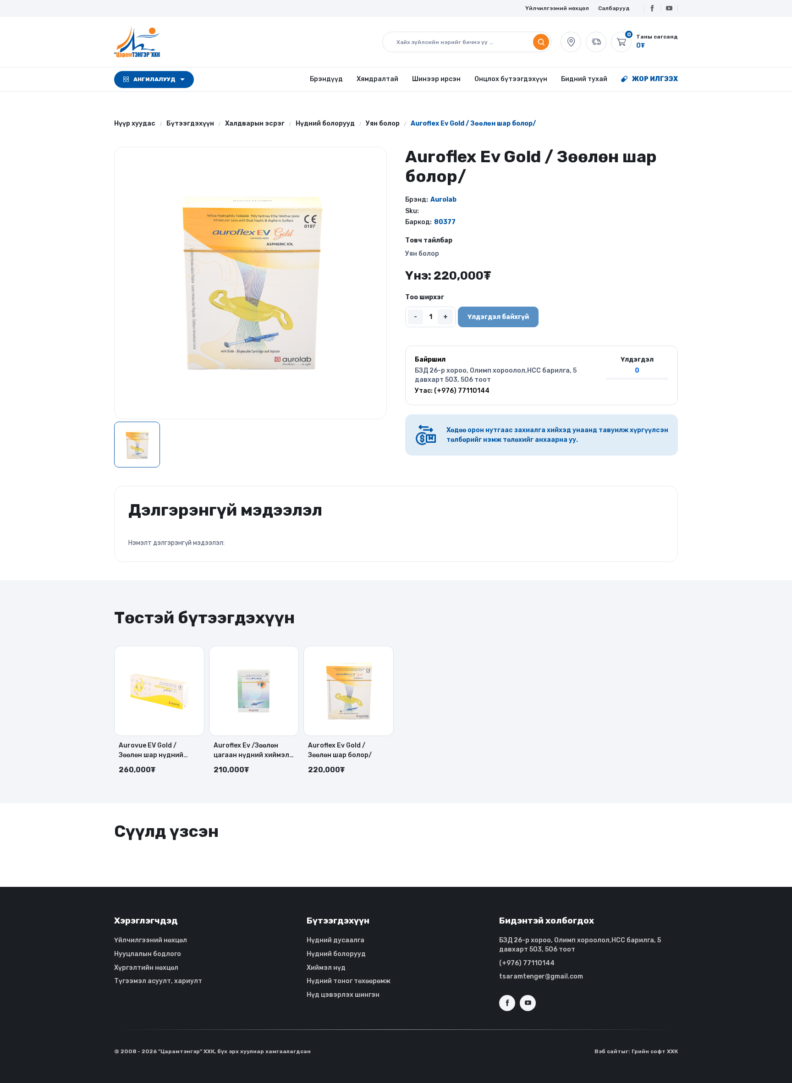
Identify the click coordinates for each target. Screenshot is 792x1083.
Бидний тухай (584, 79)
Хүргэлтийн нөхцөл (146, 968)
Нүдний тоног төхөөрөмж (348, 981)
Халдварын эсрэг (255, 123)
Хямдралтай (377, 79)
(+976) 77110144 (527, 963)
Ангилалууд (154, 79)
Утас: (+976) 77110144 (452, 391)
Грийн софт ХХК (655, 1051)
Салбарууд (614, 8)
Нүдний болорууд (325, 123)
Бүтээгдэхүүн (190, 123)
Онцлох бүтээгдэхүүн (510, 79)
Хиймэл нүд (326, 968)
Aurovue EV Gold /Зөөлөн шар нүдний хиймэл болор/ (151, 751)
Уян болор (383, 123)
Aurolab (443, 199)
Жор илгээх (655, 79)
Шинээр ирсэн (436, 79)
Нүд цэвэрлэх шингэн (343, 995)
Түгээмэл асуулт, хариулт (158, 981)
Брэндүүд (326, 79)
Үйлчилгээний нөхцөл (557, 8)
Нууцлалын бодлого (147, 954)
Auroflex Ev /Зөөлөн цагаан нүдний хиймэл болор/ (251, 751)
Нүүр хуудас (134, 123)
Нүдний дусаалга (335, 940)
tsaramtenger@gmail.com (541, 976)
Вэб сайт (607, 1051)
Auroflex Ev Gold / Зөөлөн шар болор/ (340, 750)
